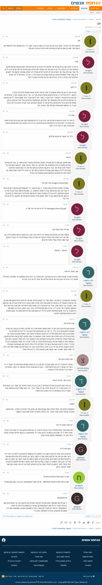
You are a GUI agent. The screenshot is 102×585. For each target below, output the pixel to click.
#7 (3, 400)
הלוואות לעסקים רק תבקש (14, 552)
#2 (3, 57)
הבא (88, 31)
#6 (3, 319)
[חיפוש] (3, 8)
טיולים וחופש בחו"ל (63, 561)
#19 (4, 376)
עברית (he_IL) (88, 576)
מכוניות (14, 557)
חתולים (14, 565)
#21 (4, 473)
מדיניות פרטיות (22, 576)
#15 (4, 444)
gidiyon (80, 457)
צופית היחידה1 (83, 368)
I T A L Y (96, 27)
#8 (3, 111)
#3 (3, 267)
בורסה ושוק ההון (63, 557)
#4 (3, 291)
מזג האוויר (39, 557)
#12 (4, 225)
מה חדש (74, 8)
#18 (4, 246)
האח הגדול (88, 552)
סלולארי (63, 565)
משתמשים (62, 8)
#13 (4, 421)
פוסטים (98, 12)
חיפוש (92, 12)
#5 (3, 83)
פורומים (84, 8)
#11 (4, 179)
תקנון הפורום (33, 576)
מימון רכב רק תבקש (39, 552)
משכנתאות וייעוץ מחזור (39, 561)
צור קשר (41, 576)
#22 (4, 494)
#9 (3, 132)
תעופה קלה (87, 561)
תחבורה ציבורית (14, 561)
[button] (69, 8)
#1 (3, 36)
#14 (4, 204)
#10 (4, 153)
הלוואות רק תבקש (63, 552)
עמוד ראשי (95, 8)
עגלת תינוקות (88, 557)
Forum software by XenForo (36, 582)
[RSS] (3, 576)
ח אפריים (79, 485)
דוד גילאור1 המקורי (88, 281)
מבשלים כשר (39, 565)
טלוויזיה (88, 565)
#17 (4, 355)
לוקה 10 (88, 70)
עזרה (15, 576)
